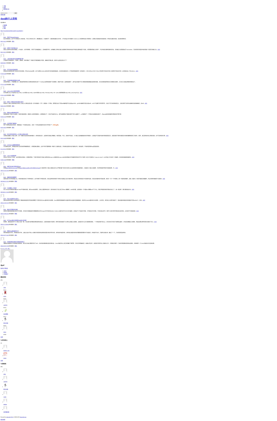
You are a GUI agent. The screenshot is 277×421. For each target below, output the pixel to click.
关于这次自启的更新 (12, 69)
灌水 (13, 41)
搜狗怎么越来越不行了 (13, 231)
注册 (4, 14)
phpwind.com (23, 417)
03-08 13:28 (3, 159)
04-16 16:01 (3, 127)
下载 (4, 6)
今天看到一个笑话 (11, 188)
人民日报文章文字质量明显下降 (15, 58)
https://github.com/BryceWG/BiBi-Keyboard (30, 168)
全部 (2, 337)
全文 (159, 49)
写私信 (6, 268)
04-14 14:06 (3, 138)
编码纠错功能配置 (11, 177)
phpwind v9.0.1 (10, 417)
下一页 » (8, 248)
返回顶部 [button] (3, 419)
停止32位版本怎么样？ (13, 198)
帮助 (13, 95)
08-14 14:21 (3, 41)
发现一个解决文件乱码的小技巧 (15, 101)
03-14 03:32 (3, 149)
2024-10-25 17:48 (5, 246)
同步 (4, 7)
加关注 (2, 268)
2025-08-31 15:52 (5, 181)
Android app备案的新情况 (13, 145)
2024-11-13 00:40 (5, 224)
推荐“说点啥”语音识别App (14, 166)
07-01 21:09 (3, 95)
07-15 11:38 (3, 84)
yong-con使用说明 (11, 155)
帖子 (4, 26)
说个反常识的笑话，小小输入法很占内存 (17, 134)
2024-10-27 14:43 (5, 235)
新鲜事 (5, 25)
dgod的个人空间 (9, 18)
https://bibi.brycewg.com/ (11, 168)
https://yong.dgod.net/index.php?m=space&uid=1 (12, 30)
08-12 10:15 (3, 52)
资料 (4, 28)
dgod (4, 37)
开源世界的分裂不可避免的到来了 (16, 241)
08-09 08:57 (3, 63)
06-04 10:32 (3, 106)
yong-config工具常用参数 (13, 91)
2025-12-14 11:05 (5, 170)
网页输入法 (6, 9)
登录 (2, 14)
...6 (4, 248)
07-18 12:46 (3, 73)
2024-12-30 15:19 (5, 203)
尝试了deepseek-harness (13, 37)
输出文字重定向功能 (12, 209)
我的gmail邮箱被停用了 (13, 112)
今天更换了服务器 (11, 123)
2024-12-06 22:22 (5, 213)
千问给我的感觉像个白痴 (13, 80)
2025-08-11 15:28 (5, 192)
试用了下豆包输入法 (12, 48)
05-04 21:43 (3, 116)
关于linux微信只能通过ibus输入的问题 (16, 220)
